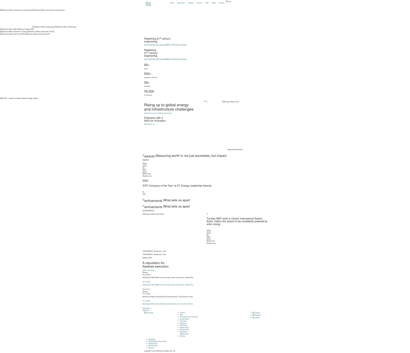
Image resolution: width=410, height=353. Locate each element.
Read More (146, 289)
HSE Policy (183, 325)
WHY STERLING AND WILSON (155, 45)
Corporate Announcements (189, 317)
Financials (183, 321)
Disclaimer (183, 323)
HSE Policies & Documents (157, 341)
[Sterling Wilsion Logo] (156, 2)
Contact (182, 312)
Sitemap (182, 336)
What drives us (149, 124)
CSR (181, 315)
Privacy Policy (184, 329)
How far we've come (151, 113)
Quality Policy (184, 327)
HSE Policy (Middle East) (184, 333)
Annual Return (184, 319)
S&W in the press (148, 270)
